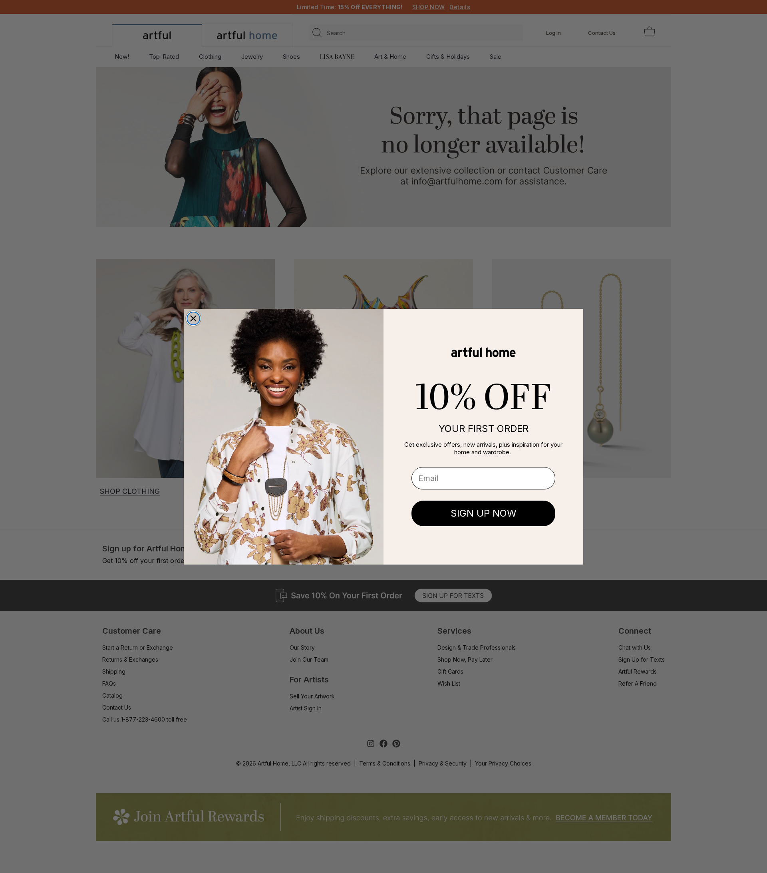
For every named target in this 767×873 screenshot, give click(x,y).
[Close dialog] (193, 318)
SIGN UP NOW (484, 513)
